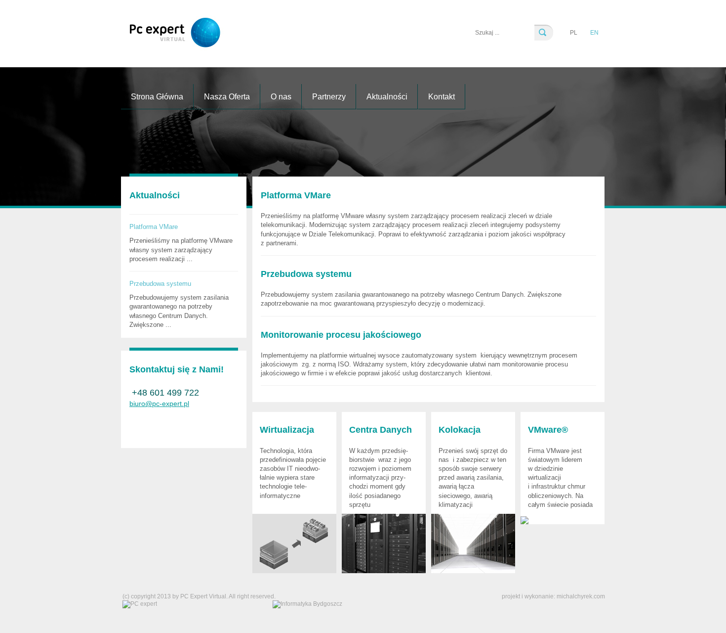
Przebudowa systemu (160, 283)
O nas (281, 96)
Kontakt (441, 96)
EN (594, 32)
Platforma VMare (153, 226)
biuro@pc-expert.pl (159, 403)
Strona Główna (157, 96)
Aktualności (386, 96)
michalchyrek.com (581, 596)
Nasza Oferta (227, 96)
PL (573, 32)
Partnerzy (329, 96)
